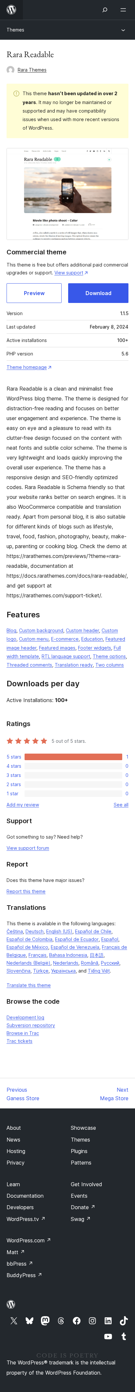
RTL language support (66, 656)
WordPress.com (29, 1240)
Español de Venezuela (75, 947)
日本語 (97, 955)
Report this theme (26, 891)
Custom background (41, 630)
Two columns (109, 665)
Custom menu (33, 639)
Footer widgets (94, 648)
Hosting (16, 1151)
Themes (15, 29)
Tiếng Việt (99, 971)
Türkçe (40, 971)
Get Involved (86, 1184)
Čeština (15, 931)
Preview (34, 293)
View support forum (28, 848)
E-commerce (65, 639)
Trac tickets (19, 1041)
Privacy (16, 1162)
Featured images (57, 648)
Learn (13, 1184)
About (14, 1127)
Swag (81, 1219)
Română (89, 963)
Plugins (79, 1151)
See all (121, 804)
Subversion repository (31, 1025)
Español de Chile (93, 931)
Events (79, 1195)
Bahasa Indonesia (68, 955)
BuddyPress (24, 1275)
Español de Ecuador (77, 939)
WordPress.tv (26, 1219)
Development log (25, 1017)
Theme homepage (27, 367)
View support (68, 272)
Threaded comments (29, 665)
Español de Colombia (29, 939)
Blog (11, 630)
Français (38, 955)
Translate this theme (29, 985)
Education (92, 639)
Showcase (83, 1127)
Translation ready (74, 665)
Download (98, 293)
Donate (83, 1207)
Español (109, 939)
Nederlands (65, 963)
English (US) (59, 931)
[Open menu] (124, 10)
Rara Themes (32, 70)
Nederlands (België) (28, 963)
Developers (20, 1207)
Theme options (109, 656)
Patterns (81, 1162)
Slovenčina (18, 971)
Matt (16, 1252)
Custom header (82, 630)
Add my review (23, 804)
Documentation (25, 1195)
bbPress (20, 1263)
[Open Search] (105, 10)
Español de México (27, 947)
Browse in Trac (23, 1033)
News (13, 1139)
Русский (110, 963)
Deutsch (35, 931)
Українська (63, 971)
